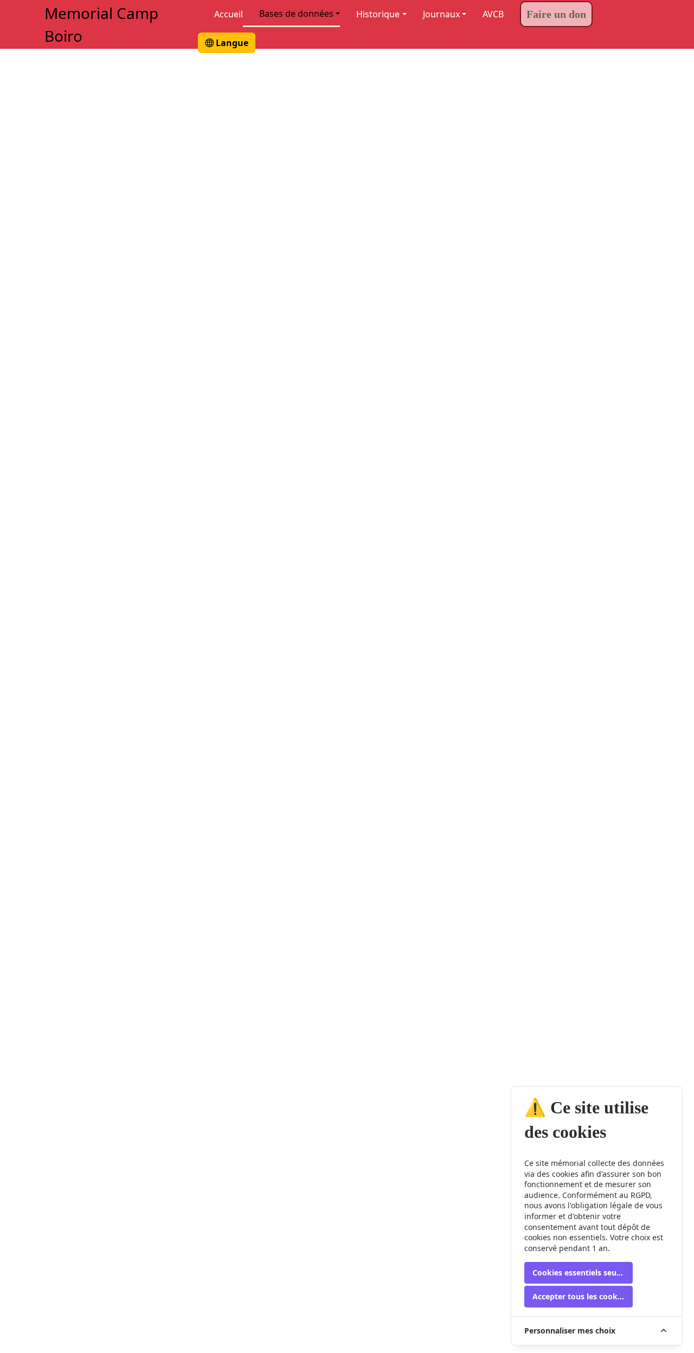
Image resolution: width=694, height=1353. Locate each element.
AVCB (493, 14)
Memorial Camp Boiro (101, 24)
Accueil (228, 14)
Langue (231, 43)
